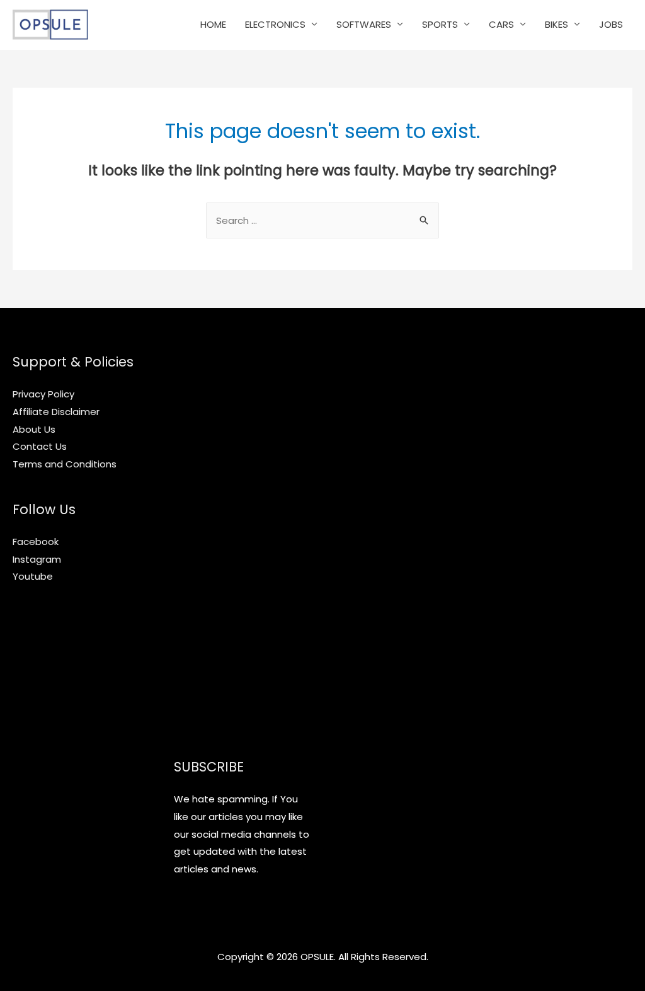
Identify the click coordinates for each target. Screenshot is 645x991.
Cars (501, 24)
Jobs (611, 24)
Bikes (556, 24)
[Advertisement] (242, 541)
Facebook (36, 541)
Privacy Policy (43, 394)
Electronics (275, 24)
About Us (34, 429)
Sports (440, 24)
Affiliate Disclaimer (56, 411)
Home (213, 24)
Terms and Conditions (65, 464)
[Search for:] (322, 220)
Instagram (37, 559)
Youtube (33, 576)
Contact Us (40, 446)
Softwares (363, 24)
